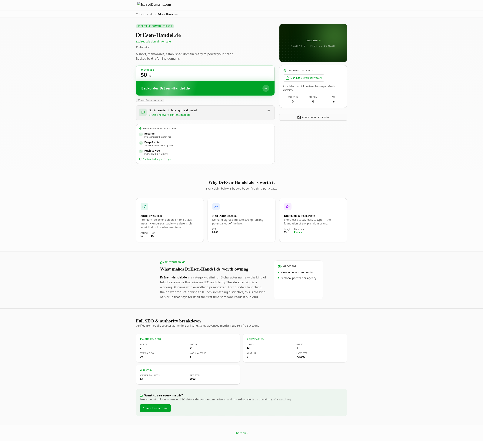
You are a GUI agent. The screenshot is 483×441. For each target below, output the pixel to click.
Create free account (155, 408)
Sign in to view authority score (306, 77)
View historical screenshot (315, 117)
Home (142, 14)
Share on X (241, 433)
